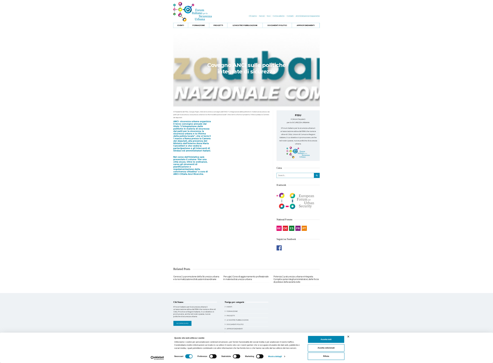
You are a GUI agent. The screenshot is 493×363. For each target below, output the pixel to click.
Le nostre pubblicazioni (245, 25)
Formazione (198, 25)
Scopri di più (182, 323)
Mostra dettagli (275, 356)
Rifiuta (326, 356)
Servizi (262, 16)
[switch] (213, 356)
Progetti (218, 25)
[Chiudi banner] (348, 336)
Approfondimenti (306, 25)
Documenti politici (277, 25)
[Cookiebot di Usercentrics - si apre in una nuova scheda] (157, 358)
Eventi (180, 25)
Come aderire (279, 16)
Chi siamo (253, 16)
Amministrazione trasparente (308, 16)
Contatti (290, 16)
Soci (269, 16)
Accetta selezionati (326, 348)
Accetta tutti (326, 339)
